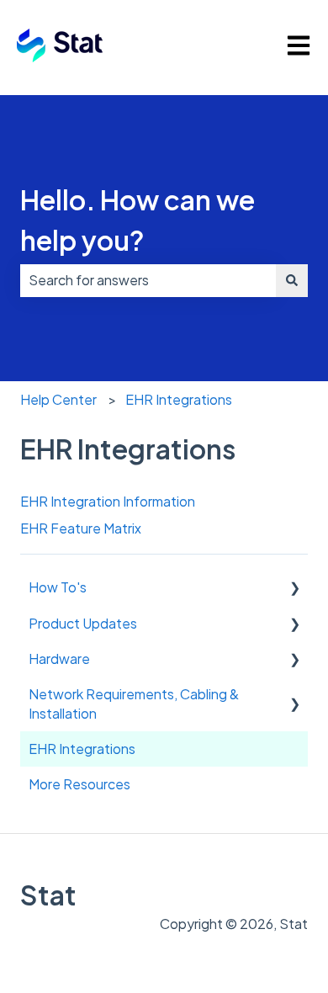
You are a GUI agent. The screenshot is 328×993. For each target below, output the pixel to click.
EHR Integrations (178, 399)
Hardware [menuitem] (59, 658)
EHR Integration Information (107, 501)
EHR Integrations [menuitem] (82, 748)
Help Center (58, 399)
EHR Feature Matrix (80, 528)
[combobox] (148, 280)
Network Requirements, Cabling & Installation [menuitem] (134, 703)
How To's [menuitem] (58, 587)
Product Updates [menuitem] (83, 623)
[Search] (292, 280)
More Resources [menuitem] (79, 784)
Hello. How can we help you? (137, 220)
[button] (294, 588)
